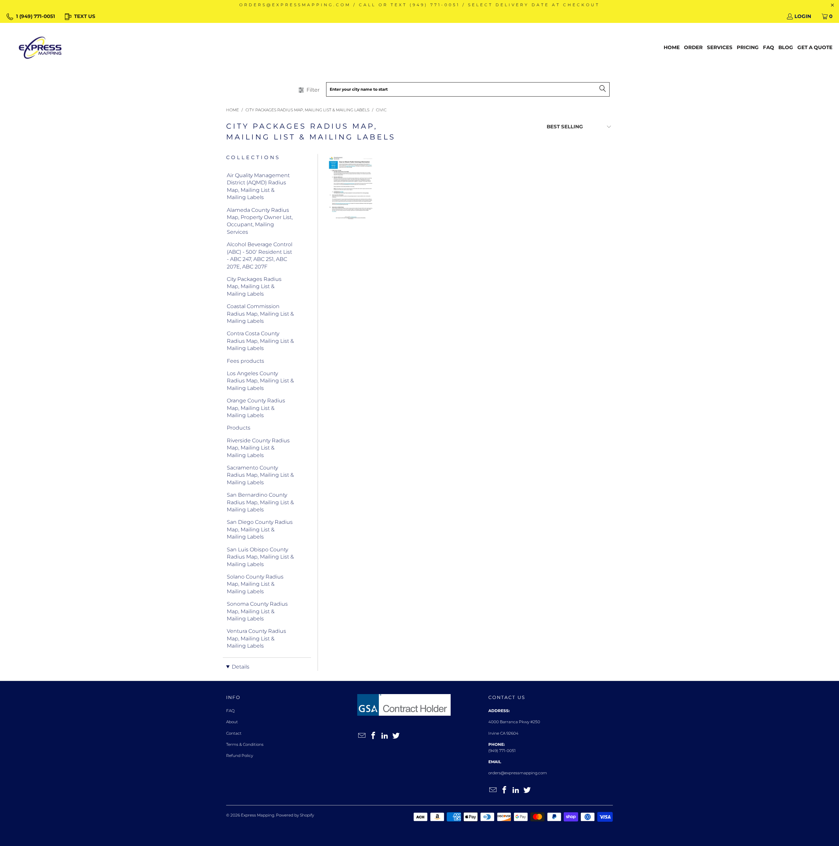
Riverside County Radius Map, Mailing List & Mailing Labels (258, 447)
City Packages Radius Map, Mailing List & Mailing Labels (254, 286)
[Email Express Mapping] (362, 736)
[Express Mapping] (40, 47)
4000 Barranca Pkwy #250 (514, 721)
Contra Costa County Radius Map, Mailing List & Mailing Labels (260, 340)
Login (802, 16)
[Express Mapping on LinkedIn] (385, 736)
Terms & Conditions (244, 744)
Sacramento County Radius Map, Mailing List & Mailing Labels (260, 475)
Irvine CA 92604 (503, 733)
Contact (234, 733)
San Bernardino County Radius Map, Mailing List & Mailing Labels (260, 502)
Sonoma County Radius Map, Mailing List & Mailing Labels (257, 611)
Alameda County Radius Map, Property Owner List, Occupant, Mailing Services (260, 221)
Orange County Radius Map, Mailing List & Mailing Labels (256, 407)
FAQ (230, 710)
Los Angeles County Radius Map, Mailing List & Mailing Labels (260, 380)
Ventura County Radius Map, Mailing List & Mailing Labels (256, 638)
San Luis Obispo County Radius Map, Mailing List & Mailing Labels (260, 556)
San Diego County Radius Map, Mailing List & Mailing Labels (260, 529)
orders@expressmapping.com (517, 772)
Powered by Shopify (295, 815)
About (232, 721)
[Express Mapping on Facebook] (374, 736)
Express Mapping (257, 815)
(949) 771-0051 (502, 750)
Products (238, 428)
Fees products (245, 361)
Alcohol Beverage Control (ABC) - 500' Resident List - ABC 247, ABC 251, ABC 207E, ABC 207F (259, 255)
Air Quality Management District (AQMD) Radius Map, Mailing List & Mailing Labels (258, 186)
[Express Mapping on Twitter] (396, 736)
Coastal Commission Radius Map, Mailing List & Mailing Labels (260, 313)
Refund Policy (239, 755)
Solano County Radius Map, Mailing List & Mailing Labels (255, 584)
